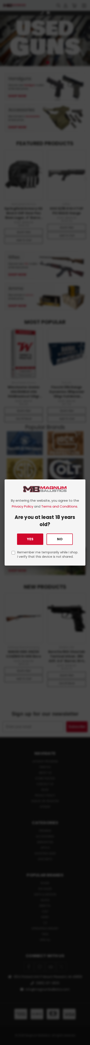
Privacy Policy (22, 506)
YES (30, 539)
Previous (6, 1040)
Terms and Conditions (59, 506)
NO (59, 539)
